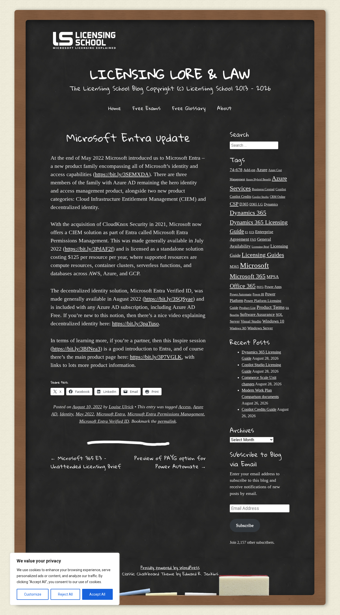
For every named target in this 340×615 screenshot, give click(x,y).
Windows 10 (273, 321)
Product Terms (270, 307)
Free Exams (147, 108)
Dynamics (271, 204)
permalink (167, 421)
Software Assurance (257, 314)
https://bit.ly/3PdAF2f (89, 249)
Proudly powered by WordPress (170, 567)
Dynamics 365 (248, 212)
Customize (32, 594)
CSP (234, 203)
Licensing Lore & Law (170, 74)
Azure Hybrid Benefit (258, 179)
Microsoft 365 (248, 276)
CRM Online (277, 197)
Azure (261, 169)
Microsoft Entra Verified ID (104, 421)
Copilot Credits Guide (259, 409)
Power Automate (241, 294)
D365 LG (256, 204)
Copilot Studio (260, 196)
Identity (66, 413)
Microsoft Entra (110, 413)
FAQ (253, 239)
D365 (243, 204)
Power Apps (273, 287)
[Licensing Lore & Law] (170, 42)
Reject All (65, 594)
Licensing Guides (263, 254)
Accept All (97, 594)
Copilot (281, 189)
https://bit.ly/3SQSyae (168, 299)
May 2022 (85, 413)
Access (184, 406)
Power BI (258, 294)
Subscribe (245, 525)
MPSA (273, 276)
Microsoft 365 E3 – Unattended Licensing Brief (86, 462)
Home (114, 108)
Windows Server (260, 328)
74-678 (236, 169)
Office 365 (243, 285)
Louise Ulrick (121, 406)
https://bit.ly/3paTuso (135, 323)
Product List (247, 308)
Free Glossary (188, 108)
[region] (64, 579)
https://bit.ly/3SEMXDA (122, 174)
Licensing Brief (260, 246)
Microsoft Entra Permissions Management (165, 413)
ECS (251, 232)
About (224, 108)
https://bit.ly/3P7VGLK (156, 357)
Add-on (249, 170)
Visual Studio (251, 321)
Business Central (263, 189)
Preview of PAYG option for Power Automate (170, 462)
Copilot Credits (240, 197)
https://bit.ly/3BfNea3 (76, 348)
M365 (234, 267)
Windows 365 (238, 328)
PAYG (260, 286)
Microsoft (254, 265)
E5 (246, 232)
